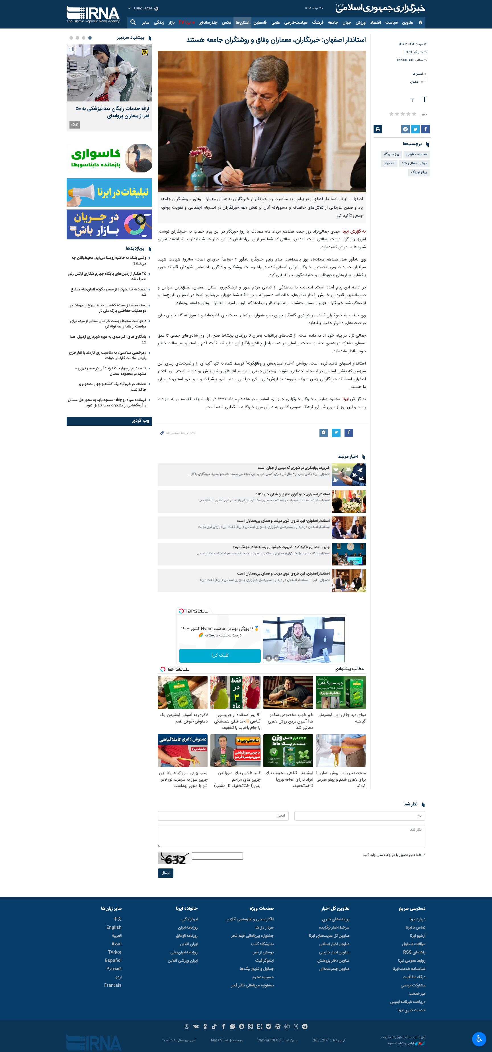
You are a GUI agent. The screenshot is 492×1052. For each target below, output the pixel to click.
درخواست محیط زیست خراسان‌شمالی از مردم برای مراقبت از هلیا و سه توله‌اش (108, 324)
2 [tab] (83, 38)
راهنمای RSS (414, 952)
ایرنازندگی (189, 919)
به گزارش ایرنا (354, 231)
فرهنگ (318, 22)
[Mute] (276, 658)
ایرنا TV (184, 22)
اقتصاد (375, 22)
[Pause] (268, 658)
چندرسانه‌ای (207, 22)
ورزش (361, 22)
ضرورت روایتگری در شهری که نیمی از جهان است (294, 468)
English (114, 927)
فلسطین (260, 22)
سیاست (392, 22)
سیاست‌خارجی (296, 22)
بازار (172, 22)
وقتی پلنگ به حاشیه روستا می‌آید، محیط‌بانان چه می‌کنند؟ (109, 260)
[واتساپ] (187, 1027)
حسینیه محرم (263, 977)
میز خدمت (417, 993)
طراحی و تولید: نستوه (401, 1043)
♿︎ (479, 1038)
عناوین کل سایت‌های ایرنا (329, 936)
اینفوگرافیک (264, 960)
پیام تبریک (419, 172)
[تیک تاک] (214, 1027)
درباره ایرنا (417, 919)
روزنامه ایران (188, 927)
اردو (118, 977)
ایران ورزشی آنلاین (183, 960)
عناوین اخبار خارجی (334, 952)
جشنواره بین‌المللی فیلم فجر (252, 936)
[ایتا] (251, 1027)
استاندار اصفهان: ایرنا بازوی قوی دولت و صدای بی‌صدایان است (283, 521)
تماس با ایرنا (415, 927)
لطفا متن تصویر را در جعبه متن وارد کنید (394, 855)
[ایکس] (296, 1027)
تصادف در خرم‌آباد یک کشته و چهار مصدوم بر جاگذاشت (112, 387)
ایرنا (379, 8)
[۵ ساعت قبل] (109, 72)
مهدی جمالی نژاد (414, 163)
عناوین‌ (407, 22)
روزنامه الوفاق (187, 936)
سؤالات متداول (413, 944)
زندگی (159, 22)
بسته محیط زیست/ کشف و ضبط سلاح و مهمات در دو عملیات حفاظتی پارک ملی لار (108, 308)
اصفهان (414, 82)
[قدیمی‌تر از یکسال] (349, 474)
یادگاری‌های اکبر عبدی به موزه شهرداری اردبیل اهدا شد (108, 339)
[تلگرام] (305, 1027)
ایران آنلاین (189, 944)
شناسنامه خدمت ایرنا (409, 969)
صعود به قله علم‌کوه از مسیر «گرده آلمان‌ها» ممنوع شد (108, 292)
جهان (347, 22)
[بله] (268, 1027)
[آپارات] (278, 1027)
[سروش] (241, 1027)
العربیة (117, 936)
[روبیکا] (287, 1027)
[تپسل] (181, 611)
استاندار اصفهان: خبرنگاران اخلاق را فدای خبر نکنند (293, 495)
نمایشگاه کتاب (262, 944)
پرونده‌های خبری (335, 919)
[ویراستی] (232, 1027)
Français (113, 985)
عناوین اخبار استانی (334, 944)
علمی (275, 22)
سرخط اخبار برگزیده (334, 927)
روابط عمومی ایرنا (411, 960)
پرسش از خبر (263, 952)
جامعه (333, 22)
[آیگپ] (259, 1027)
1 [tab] (90, 38)
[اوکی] (205, 1027)
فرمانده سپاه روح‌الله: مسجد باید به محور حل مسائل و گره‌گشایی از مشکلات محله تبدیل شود (107, 403)
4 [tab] (71, 38)
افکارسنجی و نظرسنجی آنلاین (250, 919)
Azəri (117, 944)
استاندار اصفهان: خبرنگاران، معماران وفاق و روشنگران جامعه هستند (276, 40)
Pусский (114, 969)
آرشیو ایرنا (417, 936)
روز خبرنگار (391, 154)
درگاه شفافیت (414, 977)
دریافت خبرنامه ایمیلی (407, 1002)
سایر (145, 22)
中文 (118, 919)
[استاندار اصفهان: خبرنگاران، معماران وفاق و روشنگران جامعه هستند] (262, 121)
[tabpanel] (109, 87)
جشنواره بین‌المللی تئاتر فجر (252, 985)
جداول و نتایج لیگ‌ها (257, 969)
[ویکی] (196, 1027)
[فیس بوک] (223, 1027)
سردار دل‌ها (264, 927)
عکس (226, 22)
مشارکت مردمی (413, 985)
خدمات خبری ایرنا (411, 1010)
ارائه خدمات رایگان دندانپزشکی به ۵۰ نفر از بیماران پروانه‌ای (112, 112)
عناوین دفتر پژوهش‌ (333, 960)
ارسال (165, 873)
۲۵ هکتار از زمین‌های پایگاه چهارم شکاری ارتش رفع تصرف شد (107, 276)
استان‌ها (242, 22)
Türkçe (115, 952)
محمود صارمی (416, 154)
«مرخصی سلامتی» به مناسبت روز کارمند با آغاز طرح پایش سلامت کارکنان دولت (107, 355)
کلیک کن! (220, 656)
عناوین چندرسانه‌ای (334, 969)
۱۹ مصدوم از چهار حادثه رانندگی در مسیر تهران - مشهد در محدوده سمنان (110, 371)
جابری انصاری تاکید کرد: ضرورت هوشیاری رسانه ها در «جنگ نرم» (281, 547)
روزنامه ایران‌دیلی (184, 952)
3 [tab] (77, 38)
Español (113, 960)
